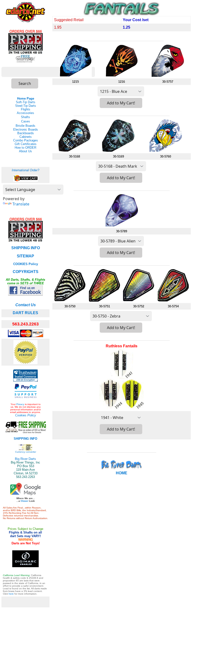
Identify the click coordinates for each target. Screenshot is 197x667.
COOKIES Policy (25, 264)
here (11, 593)
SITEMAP (25, 256)
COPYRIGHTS (25, 272)
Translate (20, 204)
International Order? (25, 170)
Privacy (20, 404)
